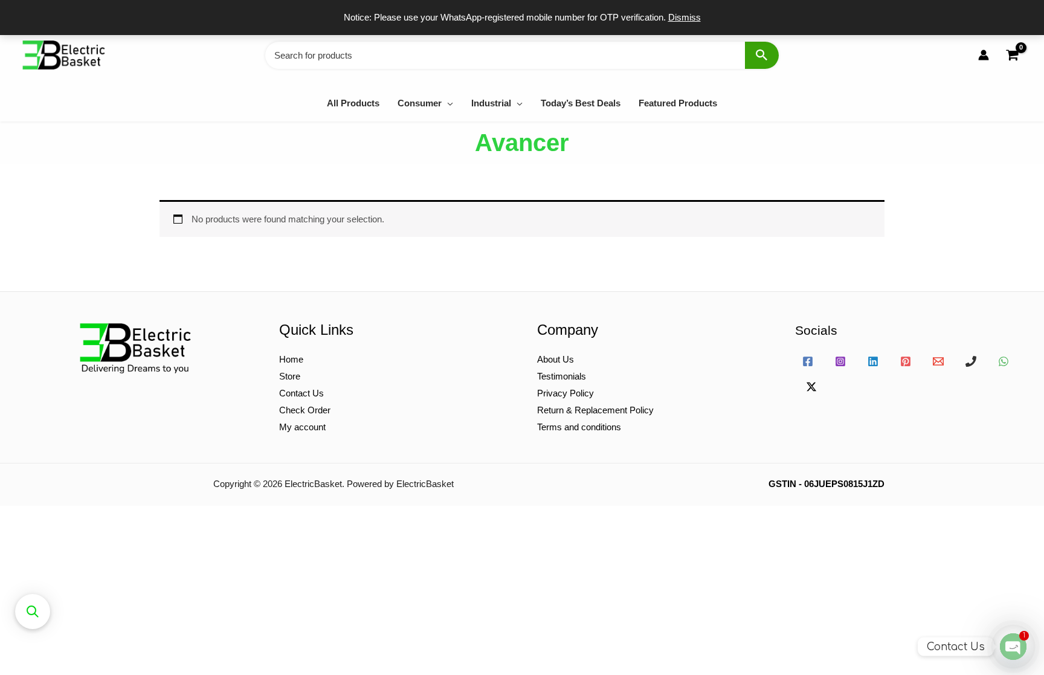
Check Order (304, 410)
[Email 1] (938, 361)
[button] (447, 103)
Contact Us (301, 393)
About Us (555, 359)
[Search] (762, 55)
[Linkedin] (873, 361)
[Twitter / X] (811, 386)
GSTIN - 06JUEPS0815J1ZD (826, 484)
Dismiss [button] (684, 17)
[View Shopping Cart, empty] (1012, 55)
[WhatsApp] (1003, 361)
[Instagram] (840, 361)
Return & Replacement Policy (595, 410)
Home (291, 359)
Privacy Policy (565, 393)
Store (289, 376)
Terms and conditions (579, 427)
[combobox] (522, 55)
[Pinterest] (905, 361)
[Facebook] (807, 361)
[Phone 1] (971, 361)
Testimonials (561, 376)
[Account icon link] (983, 55)
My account (302, 427)
